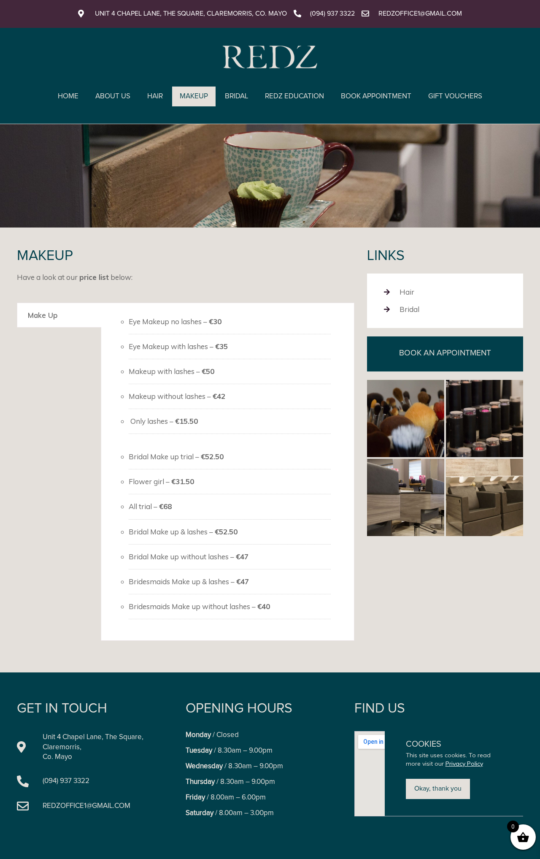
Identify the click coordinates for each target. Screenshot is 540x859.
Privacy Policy (464, 763)
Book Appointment (376, 96)
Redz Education (294, 96)
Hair (155, 96)
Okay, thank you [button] (438, 788)
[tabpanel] (227, 471)
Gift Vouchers (455, 96)
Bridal (236, 96)
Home (68, 96)
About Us (112, 96)
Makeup (194, 96)
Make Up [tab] (42, 315)
